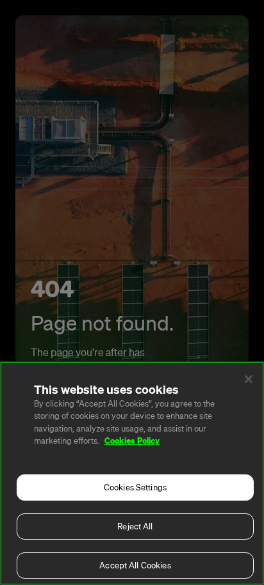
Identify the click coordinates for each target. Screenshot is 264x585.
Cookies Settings (135, 487)
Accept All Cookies (134, 565)
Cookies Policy (132, 440)
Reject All (135, 526)
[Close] (249, 379)
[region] (132, 473)
